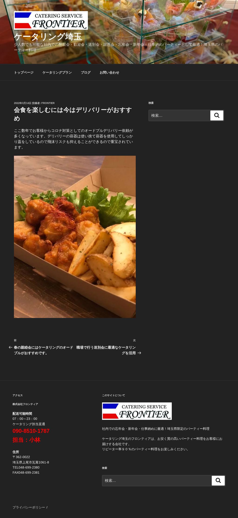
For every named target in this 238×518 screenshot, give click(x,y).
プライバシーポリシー (29, 507)
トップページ (23, 72)
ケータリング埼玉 (48, 36)
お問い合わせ (109, 72)
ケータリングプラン (57, 72)
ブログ (86, 72)
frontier (48, 103)
